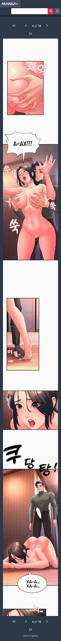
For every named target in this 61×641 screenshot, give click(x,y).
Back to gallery (30, 635)
